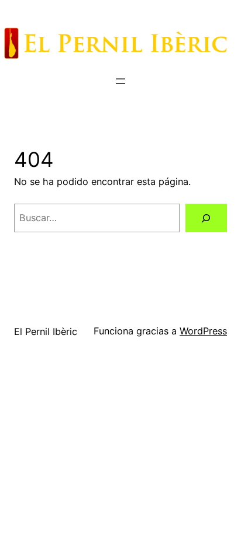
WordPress (203, 331)
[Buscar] (206, 218)
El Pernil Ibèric (45, 331)
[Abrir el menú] (120, 81)
